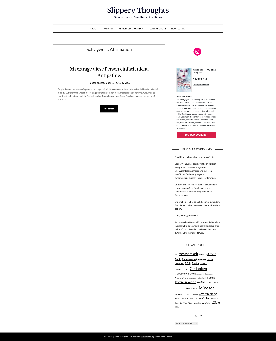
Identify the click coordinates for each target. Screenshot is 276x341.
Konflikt (201, 282)
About (94, 28)
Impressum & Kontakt (131, 28)
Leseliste (215, 282)
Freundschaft (182, 269)
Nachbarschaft (180, 294)
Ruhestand (191, 298)
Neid (187, 294)
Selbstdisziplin (210, 297)
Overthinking (208, 293)
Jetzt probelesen (201, 84)
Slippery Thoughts (138, 10)
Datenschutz (158, 28)
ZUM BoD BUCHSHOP (196, 135)
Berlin (178, 259)
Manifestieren (180, 289)
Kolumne (210, 277)
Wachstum (209, 303)
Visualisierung (199, 303)
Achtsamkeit (188, 254)
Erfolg (188, 263)
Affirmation (203, 254)
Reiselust (183, 298)
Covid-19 (210, 260)
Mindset (206, 287)
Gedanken (198, 268)
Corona (201, 259)
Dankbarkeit (179, 264)
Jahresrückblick (199, 278)
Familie (195, 263)
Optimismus (194, 294)
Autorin (108, 28)
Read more (109, 108)
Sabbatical (199, 298)
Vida (127, 82)
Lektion (208, 282)
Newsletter (178, 28)
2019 (176, 254)
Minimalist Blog (147, 336)
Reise (177, 298)
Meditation (192, 288)
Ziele (216, 302)
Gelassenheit (182, 273)
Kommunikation (185, 282)
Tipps (185, 303)
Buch (184, 259)
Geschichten (199, 274)
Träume (190, 303)
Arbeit (211, 254)
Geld (192, 273)
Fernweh (203, 264)
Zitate (177, 307)
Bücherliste (191, 260)
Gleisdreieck (188, 278)
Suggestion (179, 303)
